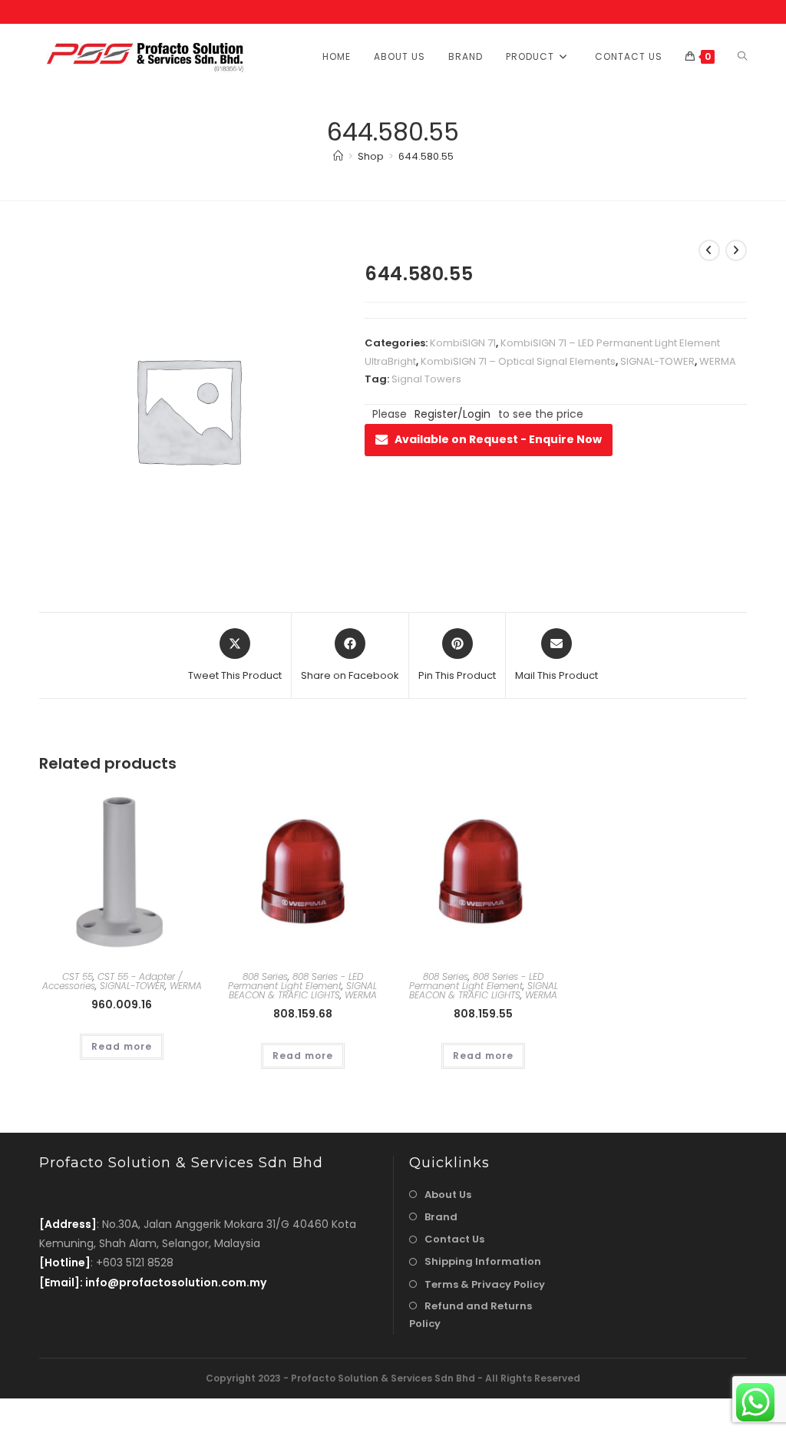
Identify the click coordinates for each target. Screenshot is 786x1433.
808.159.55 (483, 1013)
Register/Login (452, 414)
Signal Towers (426, 379)
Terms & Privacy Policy (484, 1284)
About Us (447, 1194)
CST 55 (77, 976)
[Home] (338, 156)
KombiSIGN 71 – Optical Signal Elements (518, 361)
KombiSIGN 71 (463, 343)
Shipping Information (482, 1261)
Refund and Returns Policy (470, 1315)
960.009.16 (121, 1004)
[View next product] (736, 250)
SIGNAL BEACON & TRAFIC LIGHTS (303, 990)
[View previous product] (709, 250)
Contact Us (454, 1239)
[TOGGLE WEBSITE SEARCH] (742, 56)
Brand (440, 1217)
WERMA (717, 361)
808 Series (265, 976)
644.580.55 (426, 156)
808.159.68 (302, 1013)
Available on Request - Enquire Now (498, 439)
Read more (121, 1046)
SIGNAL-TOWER (657, 361)
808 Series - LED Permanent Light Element (295, 981)
